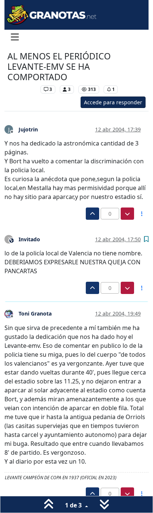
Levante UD (22, 89)
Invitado (29, 239)
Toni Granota (35, 313)
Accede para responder (113, 102)
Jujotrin (28, 129)
